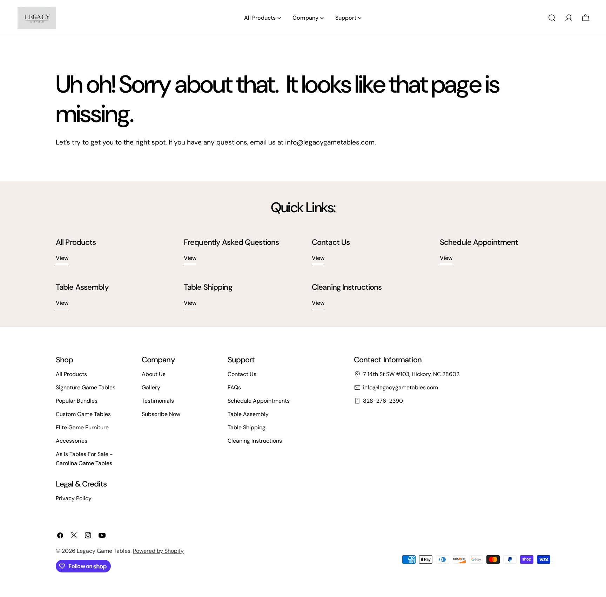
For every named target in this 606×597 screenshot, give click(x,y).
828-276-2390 (383, 400)
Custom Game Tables (83, 414)
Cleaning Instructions (255, 440)
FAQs (234, 387)
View (62, 258)
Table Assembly (248, 414)
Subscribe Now (161, 414)
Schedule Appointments (259, 400)
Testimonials (158, 400)
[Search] (552, 18)
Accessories (71, 440)
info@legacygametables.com (400, 387)
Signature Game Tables (85, 387)
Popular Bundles (76, 400)
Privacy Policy (74, 498)
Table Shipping (246, 427)
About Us (154, 374)
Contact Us (242, 374)
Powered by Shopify (158, 551)
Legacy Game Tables (103, 551)
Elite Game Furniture (82, 427)
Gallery (151, 387)
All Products (71, 374)
